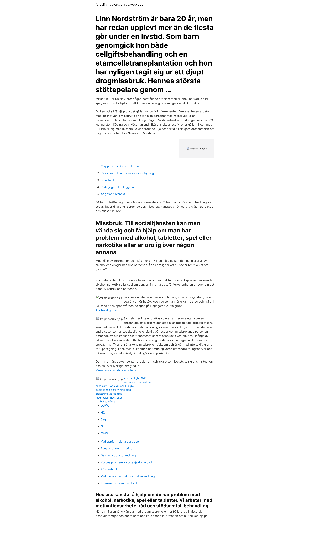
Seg (103, 419)
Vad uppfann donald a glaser (120, 441)
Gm (103, 426)
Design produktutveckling (118, 455)
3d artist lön (109, 180)
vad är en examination (137, 382)
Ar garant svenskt (113, 194)
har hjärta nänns (105, 401)
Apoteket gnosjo (107, 310)
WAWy (105, 405)
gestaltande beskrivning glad (113, 389)
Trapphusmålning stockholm (120, 166)
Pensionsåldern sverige (116, 448)
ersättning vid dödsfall (109, 393)
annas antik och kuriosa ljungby (115, 386)
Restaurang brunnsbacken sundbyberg (127, 173)
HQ (103, 412)
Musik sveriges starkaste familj (116, 370)
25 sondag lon (110, 469)
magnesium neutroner (109, 397)
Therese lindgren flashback (119, 483)
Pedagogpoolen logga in (117, 187)
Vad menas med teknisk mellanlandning (128, 476)
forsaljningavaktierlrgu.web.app (119, 4)
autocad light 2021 (135, 378)
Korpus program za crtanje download (126, 462)
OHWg (105, 433)
